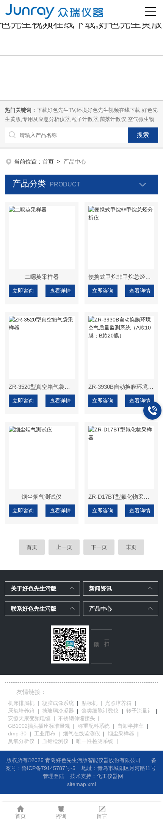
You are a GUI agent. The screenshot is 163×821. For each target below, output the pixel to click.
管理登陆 (53, 776)
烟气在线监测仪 (81, 733)
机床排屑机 (21, 703)
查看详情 (60, 291)
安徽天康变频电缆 (29, 718)
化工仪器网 (110, 776)
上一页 (64, 547)
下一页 (99, 547)
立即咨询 (23, 291)
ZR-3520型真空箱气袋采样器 (42, 386)
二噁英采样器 (42, 277)
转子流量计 (139, 711)
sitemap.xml (81, 784)
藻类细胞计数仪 (100, 711)
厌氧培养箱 (21, 711)
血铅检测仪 (55, 741)
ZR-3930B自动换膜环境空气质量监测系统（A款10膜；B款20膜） (121, 386)
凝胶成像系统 (58, 703)
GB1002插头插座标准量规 (39, 726)
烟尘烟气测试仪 (41, 496)
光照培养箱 (118, 703)
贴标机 (89, 703)
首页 (48, 161)
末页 (131, 547)
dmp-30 (17, 733)
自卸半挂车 (130, 726)
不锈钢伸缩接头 (76, 718)
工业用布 (44, 733)
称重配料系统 (94, 726)
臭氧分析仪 (21, 741)
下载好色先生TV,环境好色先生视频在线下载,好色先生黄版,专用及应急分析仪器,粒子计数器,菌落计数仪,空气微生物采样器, (81, 119)
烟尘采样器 (121, 733)
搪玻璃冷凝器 (58, 711)
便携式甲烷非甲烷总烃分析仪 (121, 277)
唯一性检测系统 (94, 741)
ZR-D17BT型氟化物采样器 (121, 496)
